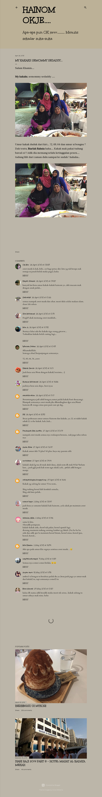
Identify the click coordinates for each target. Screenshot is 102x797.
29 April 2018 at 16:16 (56, 480)
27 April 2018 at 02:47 (43, 447)
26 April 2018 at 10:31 (45, 314)
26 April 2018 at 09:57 (46, 281)
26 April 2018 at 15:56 (48, 382)
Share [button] (17, 252)
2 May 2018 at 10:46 (44, 518)
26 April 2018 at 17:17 (45, 395)
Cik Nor (26, 265)
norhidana (27, 461)
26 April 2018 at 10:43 (46, 346)
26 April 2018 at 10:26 (41, 297)
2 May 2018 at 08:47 (43, 501)
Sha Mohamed (29, 314)
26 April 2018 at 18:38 (35, 414)
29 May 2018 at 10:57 (43, 589)
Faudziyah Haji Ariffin (32, 431)
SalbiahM (27, 297)
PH (24, 414)
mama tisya (28, 501)
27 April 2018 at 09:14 (41, 461)
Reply (25, 275)
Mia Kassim (28, 545)
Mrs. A (25, 327)
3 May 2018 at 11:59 (47, 559)
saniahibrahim (29, 395)
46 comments (26, 769)
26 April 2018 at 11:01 (44, 368)
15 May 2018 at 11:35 (42, 572)
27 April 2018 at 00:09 (53, 431)
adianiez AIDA (28, 518)
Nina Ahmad (28, 589)
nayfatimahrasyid (30, 559)
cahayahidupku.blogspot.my (34, 480)
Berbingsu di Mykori (30, 706)
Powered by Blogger (53, 785)
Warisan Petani (29, 346)
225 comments (26, 710)
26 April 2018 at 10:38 (39, 327)
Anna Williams (57, 790)
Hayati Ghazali (29, 281)
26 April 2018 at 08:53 (40, 265)
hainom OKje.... (39, 14)
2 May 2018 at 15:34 (42, 545)
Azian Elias (27, 447)
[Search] (85, 6)
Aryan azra (27, 572)
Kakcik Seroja (28, 368)
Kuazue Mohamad (30, 382)
